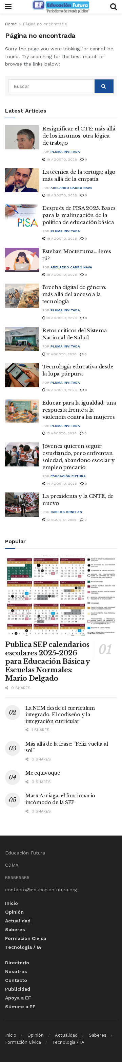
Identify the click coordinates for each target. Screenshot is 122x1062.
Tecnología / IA (23, 947)
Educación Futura (68, 476)
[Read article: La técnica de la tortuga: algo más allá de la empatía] (22, 180)
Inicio (11, 903)
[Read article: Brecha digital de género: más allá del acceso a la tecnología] (22, 296)
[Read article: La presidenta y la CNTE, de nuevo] (22, 504)
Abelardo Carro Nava (71, 188)
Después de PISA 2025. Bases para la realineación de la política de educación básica (79, 215)
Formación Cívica (25, 938)
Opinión (14, 912)
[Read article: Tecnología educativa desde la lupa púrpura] (22, 375)
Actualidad (17, 920)
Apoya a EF (18, 997)
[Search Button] (113, 7)
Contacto (16, 980)
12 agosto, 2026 (61, 520)
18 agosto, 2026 (61, 195)
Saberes (15, 929)
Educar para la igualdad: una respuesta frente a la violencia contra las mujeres (79, 410)
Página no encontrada (45, 24)
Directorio (17, 962)
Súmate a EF (20, 1006)
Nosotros (16, 971)
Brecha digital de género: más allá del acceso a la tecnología (74, 294)
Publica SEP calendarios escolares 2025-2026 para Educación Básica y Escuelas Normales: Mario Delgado (47, 661)
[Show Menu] (8, 7)
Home (11, 24)
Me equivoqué (42, 773)
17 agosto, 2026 (61, 354)
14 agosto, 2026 (61, 483)
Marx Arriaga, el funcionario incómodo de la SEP (60, 799)
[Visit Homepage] (60, 7)
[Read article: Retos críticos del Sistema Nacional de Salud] (22, 339)
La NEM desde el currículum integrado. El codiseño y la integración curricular (60, 714)
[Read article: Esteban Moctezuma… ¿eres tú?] (22, 260)
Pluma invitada (65, 151)
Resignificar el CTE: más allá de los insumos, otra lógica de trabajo (78, 135)
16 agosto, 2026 (61, 390)
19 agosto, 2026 (61, 159)
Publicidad (17, 989)
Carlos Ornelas (66, 512)
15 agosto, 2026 (61, 433)
